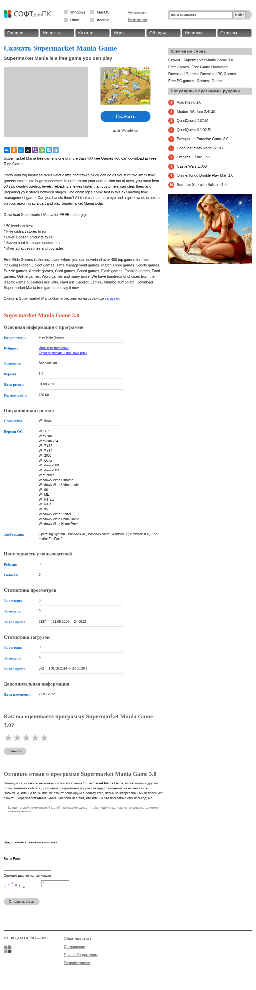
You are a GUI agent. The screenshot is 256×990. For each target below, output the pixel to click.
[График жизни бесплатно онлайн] (210, 263)
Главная (16, 33)
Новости (52, 33)
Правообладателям (81, 954)
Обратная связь (78, 938)
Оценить (15, 751)
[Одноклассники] (14, 150)
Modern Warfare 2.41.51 (196, 111)
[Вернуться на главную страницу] (29, 17)
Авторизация (137, 12)
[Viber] (35, 150)
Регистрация (137, 20)
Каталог (86, 33)
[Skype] (49, 150)
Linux (74, 20)
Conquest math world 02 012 (200, 148)
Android (103, 20)
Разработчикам (77, 963)
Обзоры (157, 33)
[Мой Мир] (21, 150)
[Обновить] (22, 892)
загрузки (112, 298)
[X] (28, 150)
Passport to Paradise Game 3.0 (202, 139)
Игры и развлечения (54, 348)
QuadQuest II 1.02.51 (194, 130)
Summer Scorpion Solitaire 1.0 (201, 184)
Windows (77, 12)
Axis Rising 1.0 (189, 102)
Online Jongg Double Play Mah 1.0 (205, 175)
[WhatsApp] (42, 150)
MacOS (103, 12)
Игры (119, 33)
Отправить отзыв (21, 901)
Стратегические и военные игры (63, 353)
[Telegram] (56, 150)
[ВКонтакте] (7, 150)
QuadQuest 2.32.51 (193, 120)
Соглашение (74, 946)
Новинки (194, 33)
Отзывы (228, 33)
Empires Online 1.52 (193, 157)
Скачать (126, 116)
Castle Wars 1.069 (192, 166)
